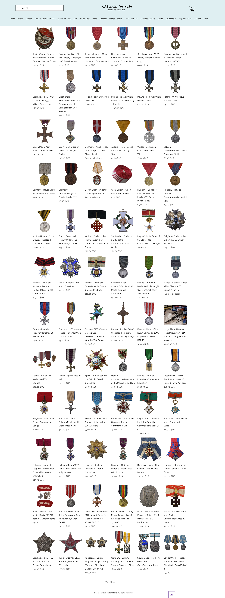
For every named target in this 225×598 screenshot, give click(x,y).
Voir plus (110, 582)
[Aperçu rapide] (44, 38)
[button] (192, 8)
